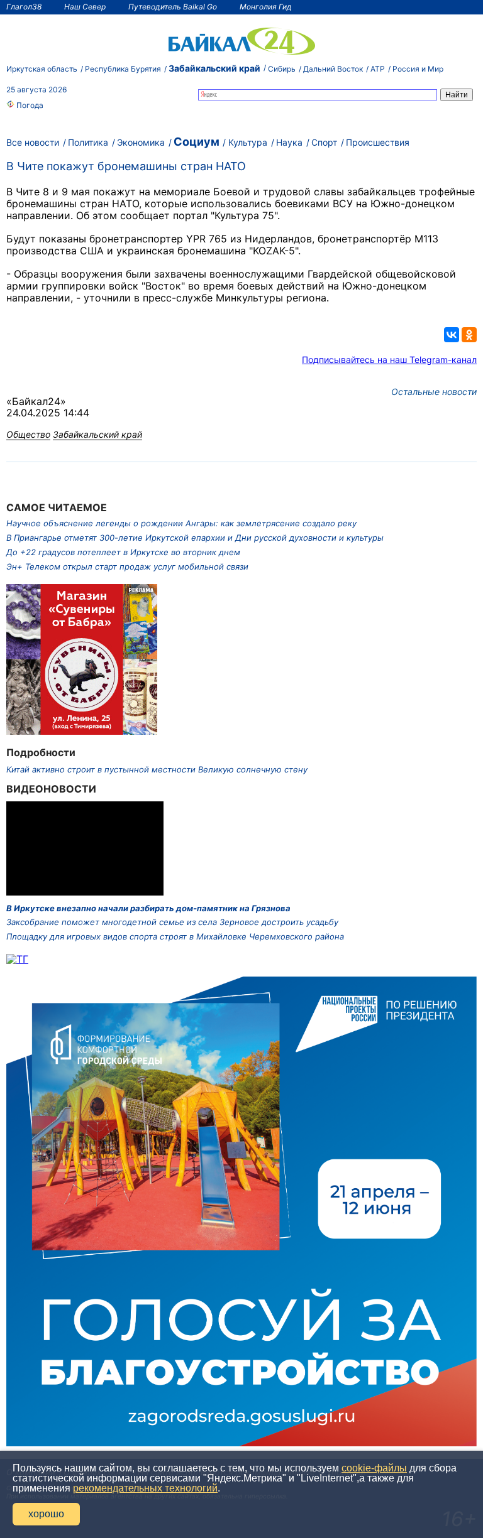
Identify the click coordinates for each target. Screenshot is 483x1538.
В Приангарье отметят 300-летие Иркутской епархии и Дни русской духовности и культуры (195, 538)
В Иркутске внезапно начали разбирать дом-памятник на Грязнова (148, 908)
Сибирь (282, 68)
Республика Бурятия (123, 68)
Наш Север (85, 6)
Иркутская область (41, 68)
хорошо (46, 1513)
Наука (289, 142)
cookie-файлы (374, 1468)
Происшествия (377, 142)
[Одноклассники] (469, 334)
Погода (28, 105)
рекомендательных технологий (145, 1488)
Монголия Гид (266, 6)
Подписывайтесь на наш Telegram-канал (389, 359)
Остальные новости (434, 391)
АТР (377, 68)
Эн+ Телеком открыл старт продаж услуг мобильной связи (127, 566)
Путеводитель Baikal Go (172, 6)
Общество (28, 434)
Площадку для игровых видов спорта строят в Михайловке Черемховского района (175, 936)
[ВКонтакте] (451, 334)
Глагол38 (24, 6)
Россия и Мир (417, 68)
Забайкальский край (214, 68)
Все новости (32, 142)
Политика (88, 142)
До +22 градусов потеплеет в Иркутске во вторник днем (123, 552)
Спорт (324, 142)
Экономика (141, 142)
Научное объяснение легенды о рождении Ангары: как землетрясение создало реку (181, 523)
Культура (247, 142)
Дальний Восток (333, 68)
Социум (196, 141)
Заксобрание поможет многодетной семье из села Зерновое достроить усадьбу (172, 922)
